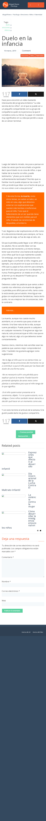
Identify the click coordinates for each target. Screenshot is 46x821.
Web (4, 600)
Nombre (6, 581)
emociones (6, 28)
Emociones (24, 15)
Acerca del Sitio (38, 632)
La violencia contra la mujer (32, 500)
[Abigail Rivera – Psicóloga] (11, 4)
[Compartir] (19, 94)
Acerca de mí (26, 632)
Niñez (31, 15)
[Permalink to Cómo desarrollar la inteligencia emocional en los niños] (13, 517)
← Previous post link (25, 432)
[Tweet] (36, 94)
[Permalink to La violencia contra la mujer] (13, 500)
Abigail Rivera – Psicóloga (10, 15)
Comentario (8, 557)
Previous (39, 445)
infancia (7, 30)
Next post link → (24, 436)
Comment (26, 50)
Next (42, 445)
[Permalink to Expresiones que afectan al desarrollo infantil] (13, 458)
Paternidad (38, 15)
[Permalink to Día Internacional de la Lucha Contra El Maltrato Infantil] (13, 479)
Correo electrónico (11, 591)
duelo (8, 25)
